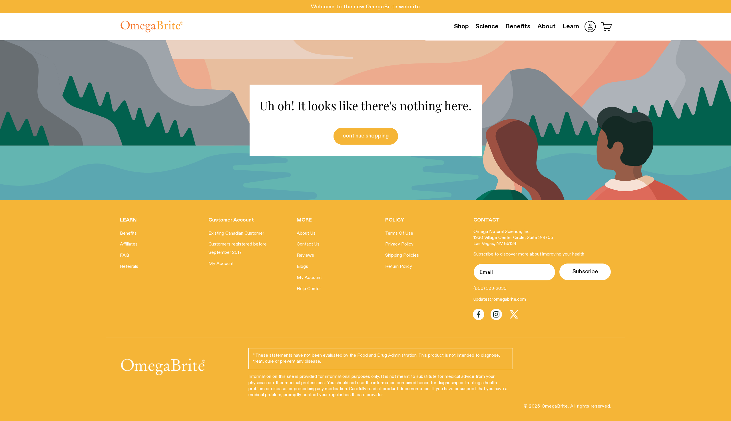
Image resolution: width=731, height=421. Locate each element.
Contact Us (308, 244)
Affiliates (129, 244)
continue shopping (365, 136)
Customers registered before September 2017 (237, 248)
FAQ (124, 256)
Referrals (129, 266)
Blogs (302, 266)
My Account (221, 264)
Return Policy (398, 266)
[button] (606, 26)
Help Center (309, 289)
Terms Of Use (399, 233)
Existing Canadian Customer (236, 233)
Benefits (128, 233)
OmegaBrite (555, 406)
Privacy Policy (399, 244)
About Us (306, 233)
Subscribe (585, 272)
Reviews (305, 256)
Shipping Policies (402, 256)
